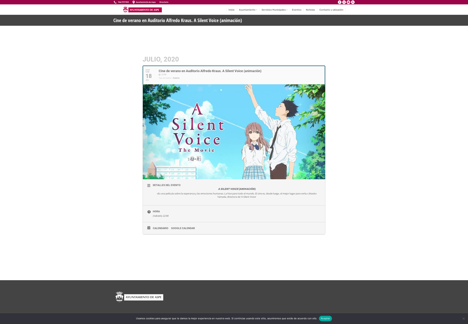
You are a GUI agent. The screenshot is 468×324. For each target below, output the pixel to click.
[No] (463, 318)
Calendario (160, 228)
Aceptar (325, 318)
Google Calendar (183, 228)
